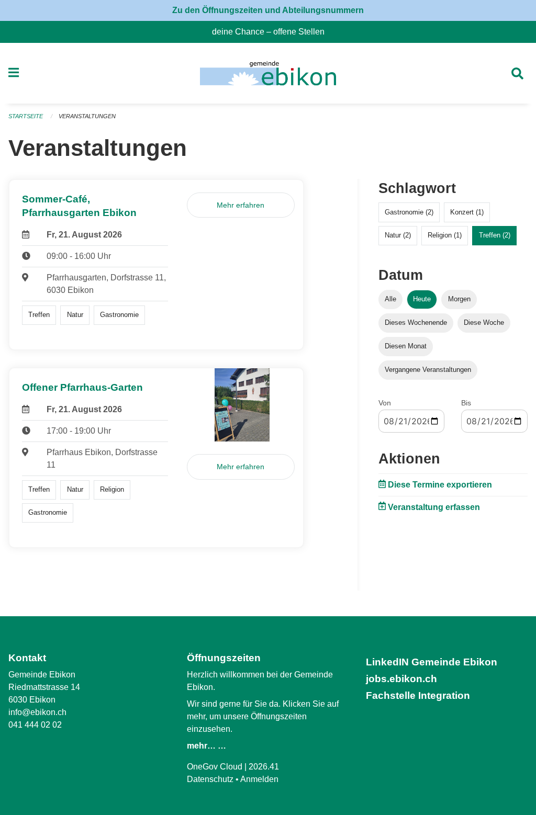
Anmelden (259, 779)
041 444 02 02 (35, 724)
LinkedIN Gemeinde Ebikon (431, 661)
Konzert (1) (467, 212)
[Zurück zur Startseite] (268, 73)
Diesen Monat (406, 346)
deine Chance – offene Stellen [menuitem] (272, 31)
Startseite (25, 116)
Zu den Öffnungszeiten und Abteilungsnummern (268, 10)
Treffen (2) (494, 235)
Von (384, 403)
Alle (390, 299)
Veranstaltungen (87, 116)
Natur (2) (398, 235)
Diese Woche (484, 322)
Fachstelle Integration (418, 695)
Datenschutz (210, 779)
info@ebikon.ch (37, 712)
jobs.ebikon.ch (401, 678)
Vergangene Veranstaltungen (428, 369)
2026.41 (264, 766)
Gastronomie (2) (409, 212)
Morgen (459, 299)
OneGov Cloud (214, 766)
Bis (466, 403)
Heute (422, 299)
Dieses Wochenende (416, 322)
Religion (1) (445, 235)
